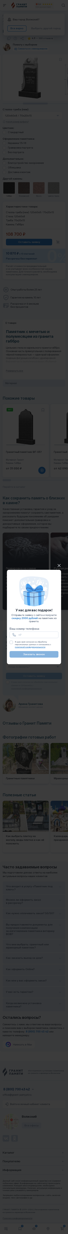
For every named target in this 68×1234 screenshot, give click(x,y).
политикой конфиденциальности (30, 647)
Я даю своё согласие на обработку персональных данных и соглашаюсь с (33, 644)
